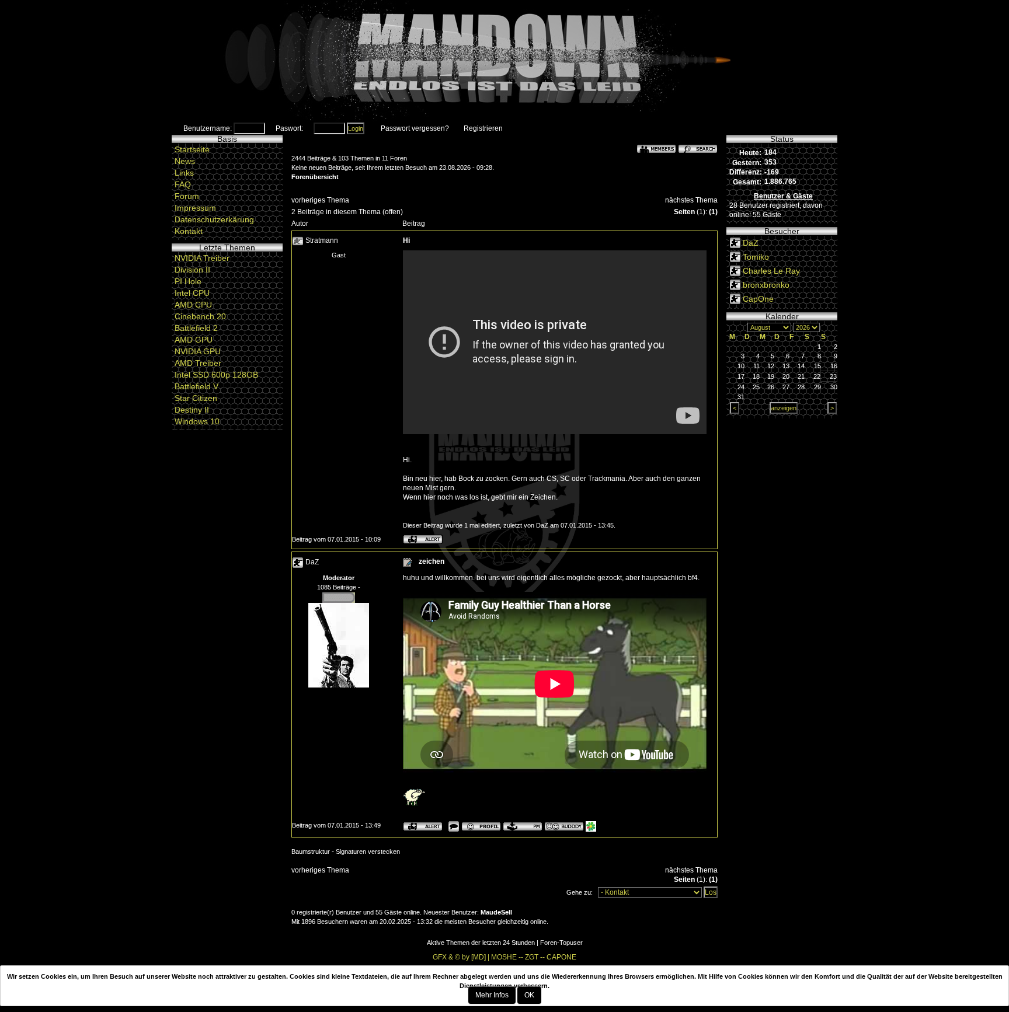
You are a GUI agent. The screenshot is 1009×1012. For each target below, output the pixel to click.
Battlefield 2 (196, 328)
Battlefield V (196, 386)
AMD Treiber (198, 363)
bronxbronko (766, 284)
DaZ (312, 563)
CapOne (758, 298)
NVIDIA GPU (198, 351)
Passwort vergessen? (415, 128)
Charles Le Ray (771, 270)
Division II (192, 269)
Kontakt (189, 231)
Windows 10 (197, 421)
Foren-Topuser (561, 942)
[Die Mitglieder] (656, 148)
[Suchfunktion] (698, 148)
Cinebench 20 (200, 316)
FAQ (183, 184)
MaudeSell (496, 912)
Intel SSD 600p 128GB (216, 374)
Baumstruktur (310, 851)
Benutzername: (207, 128)
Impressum (195, 207)
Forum (187, 196)
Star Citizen (196, 398)
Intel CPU (192, 293)
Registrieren (483, 128)
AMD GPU (194, 339)
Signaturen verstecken (368, 851)
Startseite (192, 149)
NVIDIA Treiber (202, 258)
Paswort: (289, 128)
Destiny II (192, 409)
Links (184, 172)
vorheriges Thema (320, 200)
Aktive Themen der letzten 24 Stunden (481, 942)
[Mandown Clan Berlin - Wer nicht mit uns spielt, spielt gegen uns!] (504, 61)
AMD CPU (193, 304)
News (185, 161)
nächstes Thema (691, 200)
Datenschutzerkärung (214, 219)
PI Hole (188, 281)
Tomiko (756, 256)
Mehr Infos (492, 995)
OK (529, 995)
